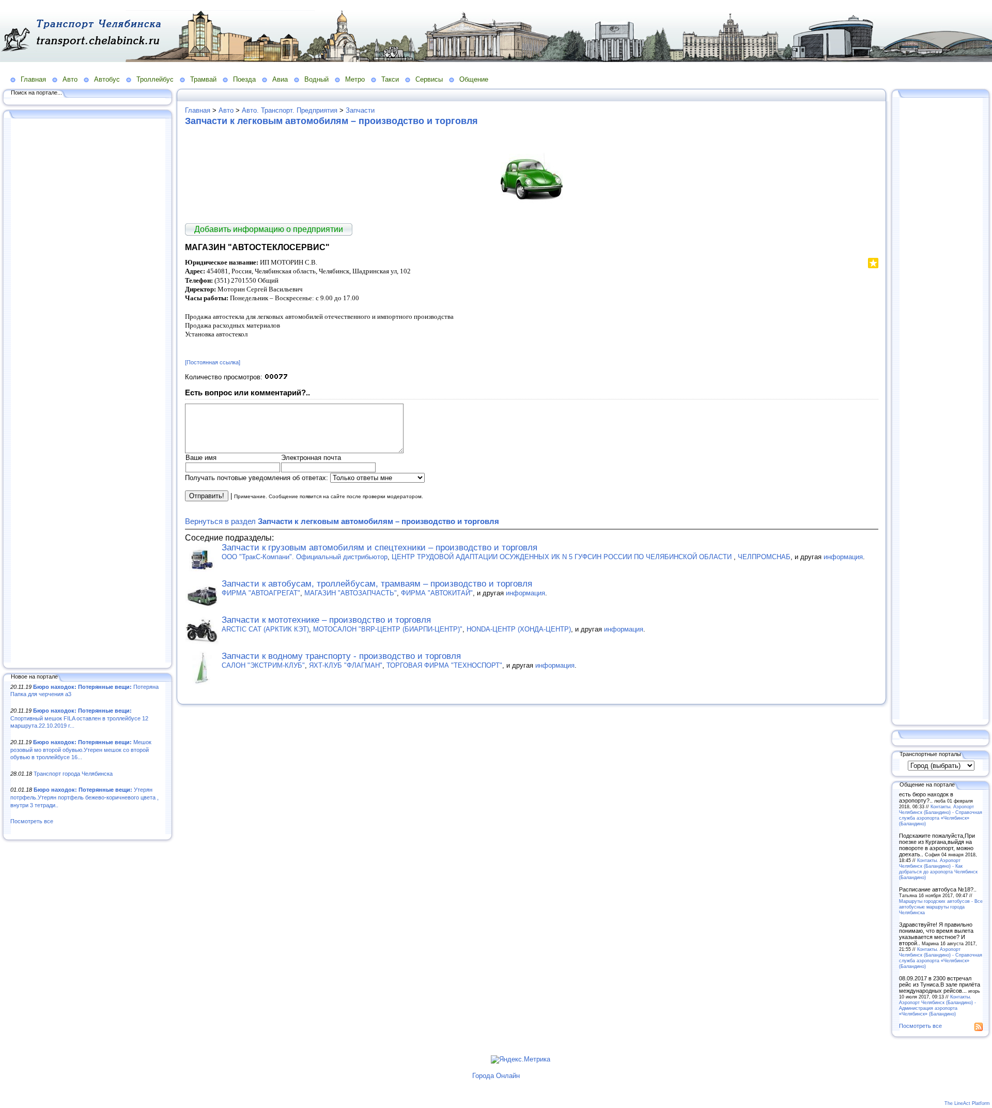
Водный (316, 79)
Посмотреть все (31, 821)
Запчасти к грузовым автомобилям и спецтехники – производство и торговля (379, 547)
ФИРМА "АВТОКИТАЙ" (437, 593)
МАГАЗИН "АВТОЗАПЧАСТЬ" (350, 593)
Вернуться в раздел (342, 521)
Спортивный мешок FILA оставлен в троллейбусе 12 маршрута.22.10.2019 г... (79, 718)
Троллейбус (155, 79)
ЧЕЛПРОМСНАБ (764, 557)
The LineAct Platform (967, 1103)
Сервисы (429, 79)
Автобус (107, 79)
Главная (33, 79)
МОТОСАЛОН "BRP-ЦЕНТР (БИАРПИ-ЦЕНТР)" (387, 629)
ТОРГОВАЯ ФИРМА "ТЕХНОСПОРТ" (444, 665)
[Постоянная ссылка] (212, 362)
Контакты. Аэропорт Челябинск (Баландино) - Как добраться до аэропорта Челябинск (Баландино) (938, 868)
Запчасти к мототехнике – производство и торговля (326, 620)
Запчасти (360, 110)
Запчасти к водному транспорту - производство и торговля (341, 656)
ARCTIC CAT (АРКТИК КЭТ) (265, 629)
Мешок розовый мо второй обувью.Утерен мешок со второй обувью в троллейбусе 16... (80, 749)
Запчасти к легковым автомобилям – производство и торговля (331, 121)
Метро (355, 79)
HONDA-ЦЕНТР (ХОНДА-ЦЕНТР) (519, 629)
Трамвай (203, 79)
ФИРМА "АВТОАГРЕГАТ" (261, 593)
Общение (473, 79)
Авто (70, 79)
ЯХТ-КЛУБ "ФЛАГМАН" (345, 665)
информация (843, 557)
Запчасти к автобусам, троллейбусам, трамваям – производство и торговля (377, 584)
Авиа (280, 79)
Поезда (244, 79)
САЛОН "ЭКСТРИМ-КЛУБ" (263, 665)
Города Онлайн (496, 1076)
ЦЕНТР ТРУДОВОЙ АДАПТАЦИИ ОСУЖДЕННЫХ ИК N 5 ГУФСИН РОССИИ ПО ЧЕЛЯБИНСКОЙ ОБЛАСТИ (563, 557)
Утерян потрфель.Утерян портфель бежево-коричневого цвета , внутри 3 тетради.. (84, 797)
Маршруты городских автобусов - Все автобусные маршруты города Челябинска (941, 906)
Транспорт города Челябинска (73, 774)
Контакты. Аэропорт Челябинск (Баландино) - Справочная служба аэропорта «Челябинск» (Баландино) (940, 815)
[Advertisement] (87, 391)
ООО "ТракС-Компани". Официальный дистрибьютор (305, 557)
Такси (390, 79)
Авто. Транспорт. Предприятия (289, 110)
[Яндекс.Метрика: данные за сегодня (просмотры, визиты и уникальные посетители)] (520, 1059)
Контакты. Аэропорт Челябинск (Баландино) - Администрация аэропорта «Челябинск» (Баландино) (937, 1005)
